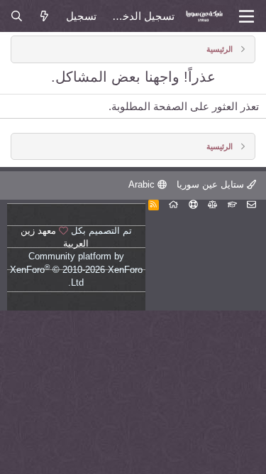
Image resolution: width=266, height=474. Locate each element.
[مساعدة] (193, 204)
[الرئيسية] (173, 204)
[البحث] (17, 16)
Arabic (142, 184)
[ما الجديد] (44, 16)
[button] (246, 16)
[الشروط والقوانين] (232, 204)
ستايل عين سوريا (212, 184)
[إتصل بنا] (251, 204)
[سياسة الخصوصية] (212, 204)
